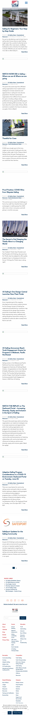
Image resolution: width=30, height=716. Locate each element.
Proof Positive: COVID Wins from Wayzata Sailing (13, 191)
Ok (9, 712)
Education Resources (22, 636)
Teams (17, 693)
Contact (4, 637)
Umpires (4, 686)
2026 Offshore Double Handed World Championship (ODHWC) (21, 669)
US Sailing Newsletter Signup (13, 580)
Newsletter (18, 701)
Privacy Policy (5, 640)
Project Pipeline (19, 684)
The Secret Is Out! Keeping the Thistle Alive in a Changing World (14, 241)
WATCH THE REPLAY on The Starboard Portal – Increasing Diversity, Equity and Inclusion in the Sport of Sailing (14, 409)
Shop (3, 632)
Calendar (4, 629)
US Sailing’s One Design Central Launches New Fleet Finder (14, 293)
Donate (4, 634)
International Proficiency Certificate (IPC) (7, 669)
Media (17, 691)
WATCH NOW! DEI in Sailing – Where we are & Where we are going (14, 76)
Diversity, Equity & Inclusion (13, 586)
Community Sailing (6, 658)
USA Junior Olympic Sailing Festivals (15, 641)
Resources (18, 675)
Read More (24, 52)
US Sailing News (12, 35)
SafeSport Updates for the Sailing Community (12, 532)
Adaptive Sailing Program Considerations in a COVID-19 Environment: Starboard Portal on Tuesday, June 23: (14, 475)
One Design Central (11, 584)
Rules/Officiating (6, 680)
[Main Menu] (26, 3)
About (4, 624)
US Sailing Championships (15, 649)
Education (22, 624)
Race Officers (23, 633)
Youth (21, 626)
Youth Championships (21, 660)
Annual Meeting (13, 627)
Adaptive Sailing (6, 662)
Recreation (5, 655)
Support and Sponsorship (19, 698)
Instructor (22, 631)
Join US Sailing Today (11, 587)
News (3, 627)
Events (13, 624)
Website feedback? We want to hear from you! (15, 604)
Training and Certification (8, 693)
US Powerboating (23, 641)
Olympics (18, 680)
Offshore (18, 673)
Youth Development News (14, 144)
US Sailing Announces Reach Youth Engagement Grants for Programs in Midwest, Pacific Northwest (14, 351)
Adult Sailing (23, 628)
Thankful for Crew (9, 138)
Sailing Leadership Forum (13, 636)
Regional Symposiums (14, 631)
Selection (18, 689)
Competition (19, 655)
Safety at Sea (23, 639)
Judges (4, 684)
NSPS (12, 645)
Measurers (4, 689)
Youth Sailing (19, 658)
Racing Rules (5, 695)
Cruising (4, 660)
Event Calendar (14, 647)
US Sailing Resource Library (12, 582)
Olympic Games (19, 682)
